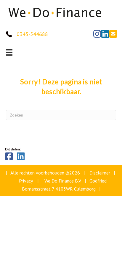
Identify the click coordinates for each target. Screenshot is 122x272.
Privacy (26, 181)
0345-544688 (32, 34)
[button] (97, 34)
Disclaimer (99, 173)
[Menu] (9, 52)
